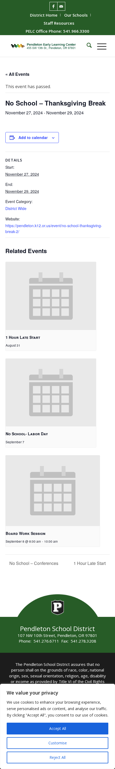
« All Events (17, 74)
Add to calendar (33, 137)
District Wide (15, 208)
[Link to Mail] (61, 6)
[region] (57, 726)
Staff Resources (59, 23)
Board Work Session (25, 533)
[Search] (86, 46)
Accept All (57, 728)
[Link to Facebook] (53, 6)
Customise (57, 742)
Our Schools (76, 15)
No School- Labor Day (27, 433)
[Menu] (99, 46)
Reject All (57, 757)
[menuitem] (43, 15)
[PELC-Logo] (48, 46)
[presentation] (51, 296)
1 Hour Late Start (23, 337)
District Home (43, 15)
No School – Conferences (33, 563)
